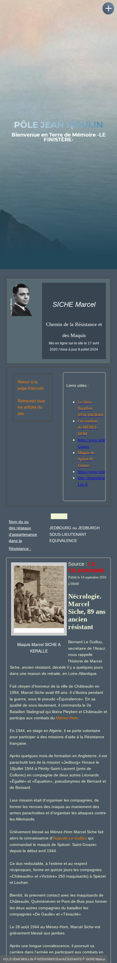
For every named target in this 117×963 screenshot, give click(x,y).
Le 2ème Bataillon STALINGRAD (90, 408)
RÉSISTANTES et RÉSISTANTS (59, 959)
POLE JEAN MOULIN (18, 959)
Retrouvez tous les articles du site (31, 407)
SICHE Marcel (95, 959)
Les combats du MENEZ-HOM (88, 427)
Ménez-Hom (66, 718)
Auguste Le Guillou (70, 838)
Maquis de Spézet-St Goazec (86, 459)
